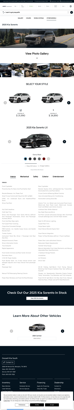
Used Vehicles (6, 389)
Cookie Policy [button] (7, 400)
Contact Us (9, 362)
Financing (41, 383)
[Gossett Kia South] (7, 6)
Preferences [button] (43, 400)
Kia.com (56, 391)
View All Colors (31, 166)
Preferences (22, 405)
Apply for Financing (43, 386)
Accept (52, 405)
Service (23, 383)
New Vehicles (6, 386)
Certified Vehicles (7, 391)
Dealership (59, 383)
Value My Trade (42, 389)
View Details (37, 338)
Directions (57, 389)
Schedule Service (25, 386)
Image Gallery (44, 166)
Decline (37, 405)
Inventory (6, 383)
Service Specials (24, 389)
